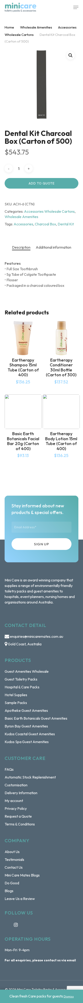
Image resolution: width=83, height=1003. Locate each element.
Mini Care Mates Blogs (22, 875)
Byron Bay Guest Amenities (26, 726)
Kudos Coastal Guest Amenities (30, 734)
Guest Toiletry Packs (21, 679)
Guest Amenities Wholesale (27, 671)
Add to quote (42, 183)
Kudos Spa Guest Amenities (27, 741)
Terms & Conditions (20, 824)
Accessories (23, 224)
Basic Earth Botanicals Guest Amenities (36, 718)
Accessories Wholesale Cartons (49, 211)
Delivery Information (21, 792)
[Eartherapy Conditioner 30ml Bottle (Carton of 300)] (61, 338)
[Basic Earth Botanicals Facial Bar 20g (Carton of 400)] (23, 411)
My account (14, 800)
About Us (12, 851)
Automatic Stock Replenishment (30, 777)
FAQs (9, 769)
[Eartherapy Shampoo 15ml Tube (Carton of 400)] (23, 338)
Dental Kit (66, 224)
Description (21, 247)
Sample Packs (16, 702)
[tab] (21, 247)
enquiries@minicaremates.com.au (36, 636)
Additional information (53, 247)
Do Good (12, 883)
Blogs (9, 890)
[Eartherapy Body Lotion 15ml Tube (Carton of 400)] (61, 411)
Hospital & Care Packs (22, 687)
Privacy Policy (16, 808)
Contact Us (14, 867)
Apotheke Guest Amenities (26, 710)
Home (9, 27)
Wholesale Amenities (36, 27)
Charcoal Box (45, 224)
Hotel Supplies (16, 695)
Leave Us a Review (20, 898)
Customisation (16, 785)
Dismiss (69, 996)
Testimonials (14, 859)
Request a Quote (18, 816)
